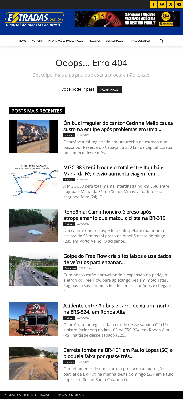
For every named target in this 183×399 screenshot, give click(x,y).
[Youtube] (179, 4)
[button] (161, 41)
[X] (171, 4)
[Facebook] (153, 4)
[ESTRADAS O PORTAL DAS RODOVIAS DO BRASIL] (39, 19)
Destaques (70, 268)
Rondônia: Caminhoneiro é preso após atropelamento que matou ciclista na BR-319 (114, 214)
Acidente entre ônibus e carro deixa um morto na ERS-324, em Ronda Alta (116, 308)
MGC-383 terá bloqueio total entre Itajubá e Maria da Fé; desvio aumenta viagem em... (113, 170)
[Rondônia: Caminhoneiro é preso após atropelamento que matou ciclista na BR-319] (33, 225)
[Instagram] (162, 4)
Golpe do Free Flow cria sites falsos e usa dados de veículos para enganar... (117, 258)
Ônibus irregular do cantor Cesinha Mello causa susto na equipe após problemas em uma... (118, 126)
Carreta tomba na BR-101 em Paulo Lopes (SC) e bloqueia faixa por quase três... (118, 352)
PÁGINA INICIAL (109, 89)
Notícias (69, 135)
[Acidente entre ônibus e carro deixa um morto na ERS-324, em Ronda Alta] (33, 319)
